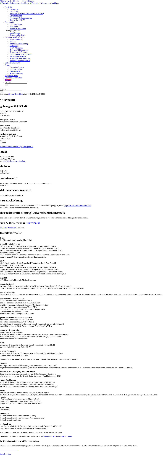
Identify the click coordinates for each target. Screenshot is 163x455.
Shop (24, 1)
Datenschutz (46, 436)
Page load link (5, 454)
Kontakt (31, 1)
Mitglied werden (6, 1)
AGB (55, 436)
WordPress (33, 222)
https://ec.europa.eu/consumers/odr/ (77, 206)
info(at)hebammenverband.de (14, 161)
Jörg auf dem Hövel (15, 94)
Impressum (62, 436)
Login (16, 1)
